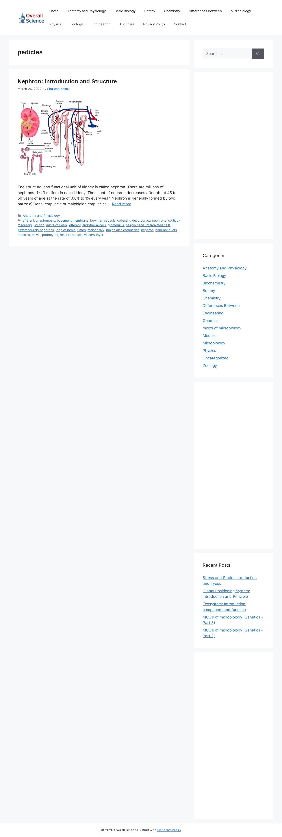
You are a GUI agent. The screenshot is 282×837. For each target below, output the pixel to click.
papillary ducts (166, 230)
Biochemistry (214, 283)
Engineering (101, 24)
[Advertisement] (233, 158)
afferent (28, 220)
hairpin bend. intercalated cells (148, 225)
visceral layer (93, 235)
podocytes (50, 235)
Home (54, 11)
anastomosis (45, 220)
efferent (75, 225)
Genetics (210, 320)
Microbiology (241, 11)
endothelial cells (94, 225)
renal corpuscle (71, 235)
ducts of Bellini (56, 225)
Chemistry (172, 11)
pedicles (24, 235)
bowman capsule (102, 220)
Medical (210, 335)
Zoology (76, 24)
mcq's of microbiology (222, 328)
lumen (81, 230)
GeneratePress (169, 830)
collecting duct (128, 220)
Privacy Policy (154, 24)
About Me (126, 24)
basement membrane (72, 220)
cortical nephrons (153, 220)
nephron (147, 230)
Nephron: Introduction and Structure (67, 81)
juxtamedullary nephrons (36, 230)
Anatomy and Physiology (86, 11)
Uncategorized (216, 358)
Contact (180, 24)
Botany (149, 11)
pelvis (36, 235)
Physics (55, 24)
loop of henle (65, 230)
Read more (121, 204)
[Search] (258, 54)
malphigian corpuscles (122, 230)
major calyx (95, 230)
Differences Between (205, 11)
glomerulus (116, 225)
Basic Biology (125, 11)
